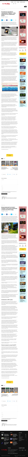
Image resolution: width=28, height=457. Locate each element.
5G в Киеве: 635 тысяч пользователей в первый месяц (22, 24)
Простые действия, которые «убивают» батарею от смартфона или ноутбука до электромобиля (22, 64)
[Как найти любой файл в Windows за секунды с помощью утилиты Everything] (2, 443)
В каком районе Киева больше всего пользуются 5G (22, 44)
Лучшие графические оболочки (16, 163)
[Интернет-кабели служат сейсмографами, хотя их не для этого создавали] (23, 67)
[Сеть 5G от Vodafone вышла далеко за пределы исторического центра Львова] (23, 35)
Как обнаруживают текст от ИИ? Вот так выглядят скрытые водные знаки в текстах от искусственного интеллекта (22, 76)
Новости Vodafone (22, 16)
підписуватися (26, 49)
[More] (16, 20)
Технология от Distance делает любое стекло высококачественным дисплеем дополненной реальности (3, 163)
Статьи (4, 9)
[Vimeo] (25, 0)
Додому (2, 9)
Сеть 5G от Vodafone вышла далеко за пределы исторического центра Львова (22, 38)
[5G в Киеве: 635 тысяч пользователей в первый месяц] (23, 21)
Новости (3, 165)
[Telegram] (22, 450)
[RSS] (21, 450)
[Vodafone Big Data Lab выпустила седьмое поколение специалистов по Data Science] (23, 14)
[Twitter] (24, 0)
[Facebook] (22, 0)
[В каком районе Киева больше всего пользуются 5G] (23, 41)
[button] (26, 5)
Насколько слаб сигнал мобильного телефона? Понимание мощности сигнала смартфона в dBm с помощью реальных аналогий (22, 84)
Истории (4, 158)
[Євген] (1, 16)
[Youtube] (26, 0)
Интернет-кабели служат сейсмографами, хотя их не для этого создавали (23, 70)
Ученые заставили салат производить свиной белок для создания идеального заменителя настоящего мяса (23, 98)
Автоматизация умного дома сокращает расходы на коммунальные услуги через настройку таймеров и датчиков (22, 91)
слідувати (23, 49)
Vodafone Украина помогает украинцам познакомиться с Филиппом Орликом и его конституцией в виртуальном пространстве (22, 30)
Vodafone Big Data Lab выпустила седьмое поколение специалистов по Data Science (22, 18)
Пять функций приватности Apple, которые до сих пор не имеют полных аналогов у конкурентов (22, 105)
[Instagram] (23, 0)
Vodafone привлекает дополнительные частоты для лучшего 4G (4, 168)
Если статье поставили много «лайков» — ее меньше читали (11, 163)
